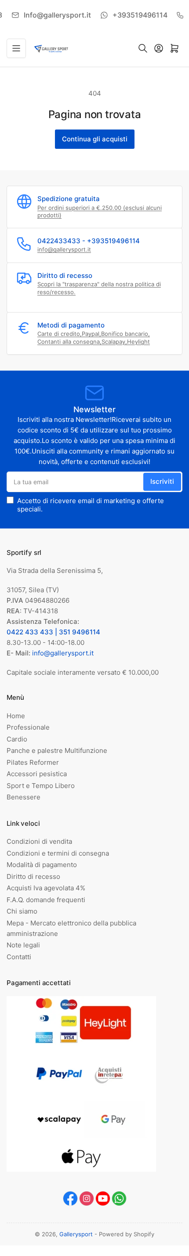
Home (16, 716)
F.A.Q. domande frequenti (46, 900)
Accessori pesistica (37, 774)
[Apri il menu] (16, 48)
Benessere (23, 797)
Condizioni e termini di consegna (58, 853)
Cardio (17, 739)
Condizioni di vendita (39, 841)
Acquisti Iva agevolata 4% (46, 888)
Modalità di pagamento (42, 864)
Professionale (28, 727)
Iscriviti (162, 481)
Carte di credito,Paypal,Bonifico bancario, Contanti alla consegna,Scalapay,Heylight (93, 337)
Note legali (23, 945)
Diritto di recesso (33, 876)
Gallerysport (76, 1234)
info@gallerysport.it (64, 249)
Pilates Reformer (33, 762)
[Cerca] (143, 48)
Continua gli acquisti (94, 139)
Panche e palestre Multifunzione (57, 750)
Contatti (19, 957)
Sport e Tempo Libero (41, 785)
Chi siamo (22, 911)
